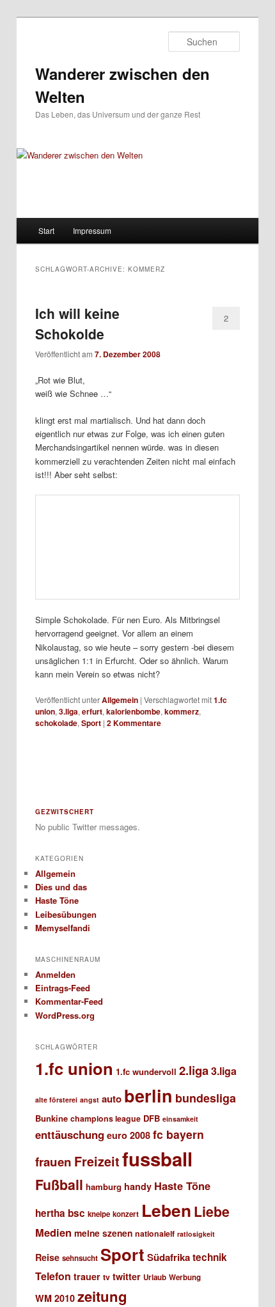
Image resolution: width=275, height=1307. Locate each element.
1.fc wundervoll (146, 1071)
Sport (91, 723)
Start (46, 230)
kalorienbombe (133, 711)
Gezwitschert (64, 811)
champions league (105, 1118)
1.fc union (74, 1068)
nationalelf (155, 1233)
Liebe (212, 1211)
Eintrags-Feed (62, 988)
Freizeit (97, 1161)
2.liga (193, 1070)
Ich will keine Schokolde (77, 323)
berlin (148, 1095)
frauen (53, 1161)
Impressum (92, 230)
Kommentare (134, 723)
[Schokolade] (137, 547)
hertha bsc (60, 1213)
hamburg (104, 1186)
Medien (53, 1232)
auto (112, 1099)
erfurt (92, 711)
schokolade (56, 723)
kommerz (181, 711)
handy (138, 1186)
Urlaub (154, 1277)
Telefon (53, 1276)
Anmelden (55, 974)
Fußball (59, 1185)
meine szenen (103, 1232)
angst (89, 1099)
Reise (47, 1257)
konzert (126, 1214)
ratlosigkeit (196, 1234)
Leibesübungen (66, 914)
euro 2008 (128, 1135)
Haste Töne (57, 900)
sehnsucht (80, 1258)
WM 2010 (55, 1298)
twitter (127, 1276)
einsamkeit (180, 1119)
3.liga (68, 711)
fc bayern (178, 1134)
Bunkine (51, 1118)
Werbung (185, 1277)
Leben (166, 1210)
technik (209, 1257)
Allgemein (120, 700)
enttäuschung (69, 1134)
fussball (157, 1158)
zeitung (102, 1296)
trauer (87, 1276)
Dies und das (61, 887)
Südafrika (168, 1257)
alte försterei (56, 1099)
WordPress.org (65, 1015)
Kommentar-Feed (69, 1001)
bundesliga (205, 1098)
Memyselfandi (62, 928)
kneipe (99, 1214)
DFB (151, 1118)
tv (106, 1277)
